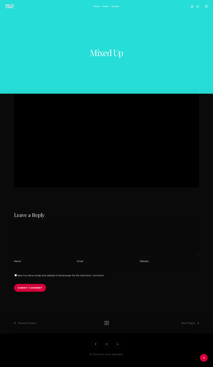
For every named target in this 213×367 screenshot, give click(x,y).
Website (144, 261)
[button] (207, 6)
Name (18, 261)
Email (80, 261)
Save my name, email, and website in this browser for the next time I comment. (60, 275)
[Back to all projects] (106, 322)
